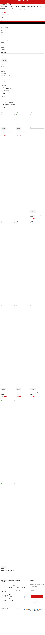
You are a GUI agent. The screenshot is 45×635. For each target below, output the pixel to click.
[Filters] (1, 613)
